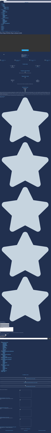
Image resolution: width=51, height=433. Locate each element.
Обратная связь (26, 430)
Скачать (3, 60)
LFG (0, 31)
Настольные (5, 344)
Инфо (47, 60)
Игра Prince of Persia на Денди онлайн (4, 417)
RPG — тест (3, 371)
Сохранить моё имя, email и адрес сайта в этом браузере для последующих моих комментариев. (12, 332)
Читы (4, 364)
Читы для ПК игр (5, 17)
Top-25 (4, 4)
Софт (3, 348)
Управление (17, 60)
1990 (25, 56)
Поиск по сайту (2, 337)
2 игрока (2, 96)
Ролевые (4, 346)
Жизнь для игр (26, 2)
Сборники (4, 347)
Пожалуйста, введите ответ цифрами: (4, 333)
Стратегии (4, 349)
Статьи (4, 6)
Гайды (4, 5)
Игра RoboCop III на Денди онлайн (4, 407)
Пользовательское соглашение (42, 430)
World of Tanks (6, 8)
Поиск (49, 338)
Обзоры (4, 16)
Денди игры (3, 31)
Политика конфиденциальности (9, 430)
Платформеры (6, 31)
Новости (4, 10)
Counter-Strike (6, 7)
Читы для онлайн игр (6, 23)
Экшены (4, 350)
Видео (32, 60)
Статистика (5, 21)
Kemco (26, 55)
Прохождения (5, 11)
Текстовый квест (4, 370)
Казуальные (5, 343)
